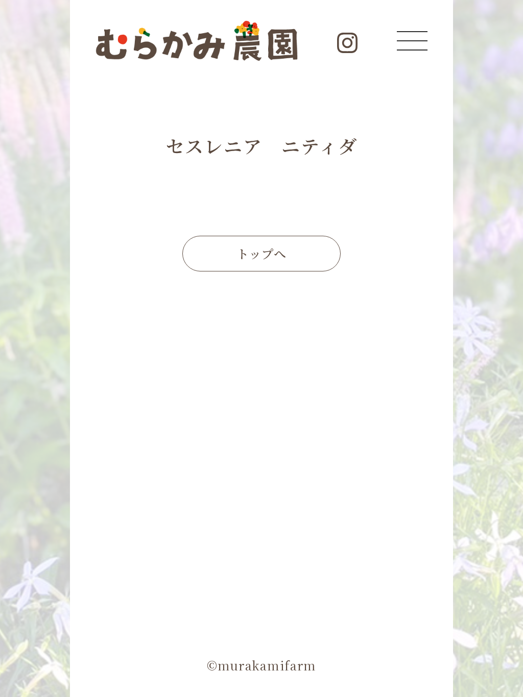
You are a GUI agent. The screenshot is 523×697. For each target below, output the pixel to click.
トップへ (261, 253)
